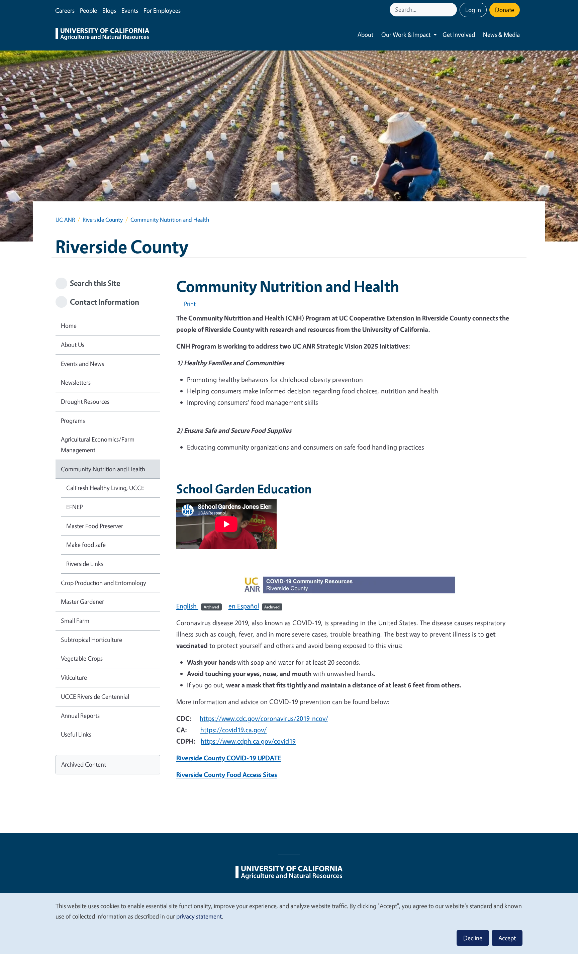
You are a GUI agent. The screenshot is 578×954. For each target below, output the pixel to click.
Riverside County (103, 219)
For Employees (162, 10)
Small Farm (75, 620)
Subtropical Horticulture (91, 640)
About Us (72, 345)
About (365, 34)
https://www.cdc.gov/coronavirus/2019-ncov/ (264, 718)
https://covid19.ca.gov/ (233, 730)
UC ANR (65, 219)
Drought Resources (85, 401)
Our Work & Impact (405, 34)
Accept (507, 938)
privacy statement (199, 916)
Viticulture (74, 677)
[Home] (102, 34)
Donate (504, 10)
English (197, 606)
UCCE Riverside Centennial (95, 696)
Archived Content (83, 764)
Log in (473, 10)
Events (129, 10)
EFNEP (74, 507)
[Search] (452, 9)
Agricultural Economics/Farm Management (97, 444)
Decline (472, 938)
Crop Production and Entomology (103, 583)
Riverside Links (84, 564)
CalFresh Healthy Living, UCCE (105, 488)
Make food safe (86, 545)
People (88, 10)
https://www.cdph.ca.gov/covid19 (248, 741)
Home (69, 325)
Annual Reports (80, 715)
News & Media (501, 34)
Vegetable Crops (82, 658)
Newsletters (76, 382)
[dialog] (289, 923)
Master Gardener (82, 601)
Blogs (109, 10)
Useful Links (76, 734)
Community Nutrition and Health (103, 469)
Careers (65, 10)
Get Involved (459, 34)
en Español (254, 606)
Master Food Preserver (94, 526)
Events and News (82, 364)
